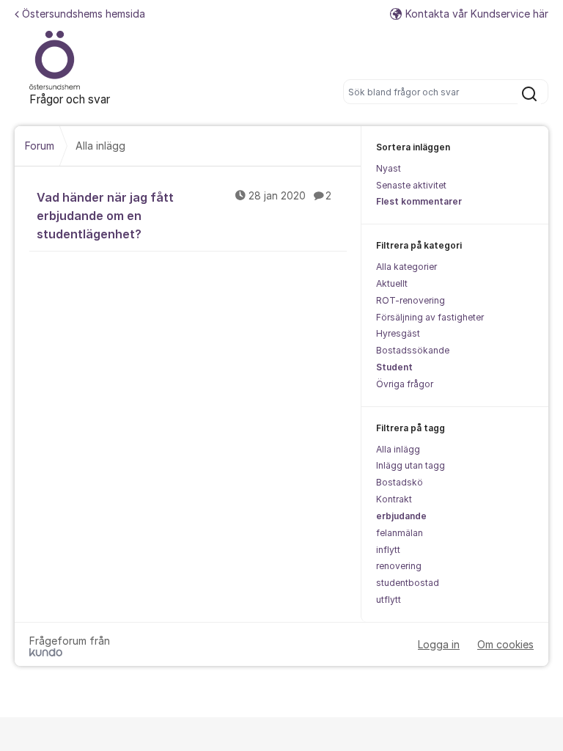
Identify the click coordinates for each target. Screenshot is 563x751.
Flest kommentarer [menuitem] (419, 201)
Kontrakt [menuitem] (394, 499)
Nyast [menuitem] (388, 168)
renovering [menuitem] (399, 565)
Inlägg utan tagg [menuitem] (410, 465)
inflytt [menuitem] (388, 549)
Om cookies (505, 644)
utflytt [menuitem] (388, 599)
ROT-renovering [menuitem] (410, 300)
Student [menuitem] (394, 367)
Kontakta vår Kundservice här (476, 13)
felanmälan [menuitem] (399, 532)
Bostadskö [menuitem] (399, 482)
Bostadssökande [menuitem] (412, 350)
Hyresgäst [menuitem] (398, 333)
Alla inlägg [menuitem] (398, 449)
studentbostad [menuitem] (407, 582)
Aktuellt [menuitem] (392, 283)
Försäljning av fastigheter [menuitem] (430, 317)
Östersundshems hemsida (83, 13)
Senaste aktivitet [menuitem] (411, 185)
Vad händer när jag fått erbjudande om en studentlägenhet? (184, 215)
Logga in (439, 644)
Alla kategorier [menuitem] (406, 266)
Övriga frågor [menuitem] (404, 383)
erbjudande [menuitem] (401, 515)
